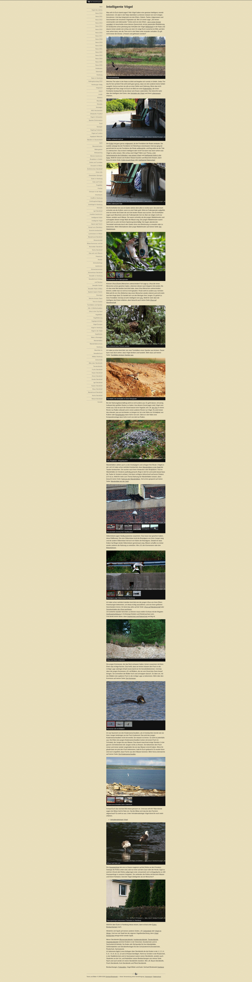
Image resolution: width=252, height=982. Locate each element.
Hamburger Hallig (96, 84)
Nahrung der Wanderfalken (130, 479)
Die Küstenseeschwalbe (127, 754)
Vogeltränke (98, 334)
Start (100, 6)
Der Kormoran (131, 678)
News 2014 (98, 26)
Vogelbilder (98, 314)
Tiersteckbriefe (153, 939)
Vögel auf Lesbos (97, 133)
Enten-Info (99, 172)
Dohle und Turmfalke (95, 162)
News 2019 (98, 42)
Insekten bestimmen (96, 214)
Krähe (111, 143)
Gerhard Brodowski (112, 976)
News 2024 (98, 58)
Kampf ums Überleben (95, 227)
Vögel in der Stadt (96, 331)
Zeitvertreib (147, 931)
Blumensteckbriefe (126, 939)
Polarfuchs (99, 256)
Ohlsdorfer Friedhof (96, 114)
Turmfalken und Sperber (94, 305)
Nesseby (99, 104)
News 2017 (98, 36)
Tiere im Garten (97, 301)
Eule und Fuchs (97, 182)
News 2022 (98, 52)
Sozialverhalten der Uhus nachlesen (119, 609)
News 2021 (98, 49)
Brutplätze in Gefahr (96, 159)
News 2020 (98, 45)
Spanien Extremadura (95, 120)
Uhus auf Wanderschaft (152, 607)
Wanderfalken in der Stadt (152, 467)
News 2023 (98, 55)
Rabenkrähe (147, 88)
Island (100, 91)
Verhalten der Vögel (137, 93)
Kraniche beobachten (95, 230)
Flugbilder (99, 185)
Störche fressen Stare (95, 298)
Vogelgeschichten (96, 321)
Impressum (148, 976)
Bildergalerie (98, 149)
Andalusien (98, 68)
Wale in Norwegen (96, 337)
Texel (100, 123)
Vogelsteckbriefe (112, 942)
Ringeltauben (120, 415)
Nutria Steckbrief (97, 250)
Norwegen (99, 107)
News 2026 (98, 65)
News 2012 (98, 19)
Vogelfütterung (97, 318)
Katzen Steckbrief (96, 386)
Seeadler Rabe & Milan (95, 288)
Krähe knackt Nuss (128, 160)
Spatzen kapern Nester (95, 292)
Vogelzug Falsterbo (96, 130)
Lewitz (100, 94)
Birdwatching (98, 152)
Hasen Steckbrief (97, 373)
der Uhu (155, 407)
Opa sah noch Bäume (95, 253)
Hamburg (160, 967)
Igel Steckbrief (98, 211)
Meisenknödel (98, 240)
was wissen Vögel (134, 155)
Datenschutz (157, 976)
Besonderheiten (97, 146)
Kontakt (100, 402)
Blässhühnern (111, 548)
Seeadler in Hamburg (95, 276)
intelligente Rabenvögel (147, 160)
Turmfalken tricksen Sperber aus (122, 355)
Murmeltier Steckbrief (95, 246)
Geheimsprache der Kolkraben (117, 155)
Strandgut (99, 295)
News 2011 (98, 16)
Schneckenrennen (96, 269)
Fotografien (122, 967)
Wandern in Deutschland (94, 139)
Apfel (100, 143)
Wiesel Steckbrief (97, 399)
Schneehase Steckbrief (95, 272)
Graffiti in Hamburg (96, 198)
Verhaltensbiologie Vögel (119, 819)
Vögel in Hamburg (96, 327)
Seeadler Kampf (97, 285)
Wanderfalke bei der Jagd (120, 481)
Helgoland (99, 88)
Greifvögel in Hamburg (95, 204)
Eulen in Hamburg (96, 178)
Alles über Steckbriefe (95, 363)
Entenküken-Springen (95, 175)
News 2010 (98, 13)
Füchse (100, 188)
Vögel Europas (97, 324)
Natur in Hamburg (96, 78)
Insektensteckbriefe (140, 939)
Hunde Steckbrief (97, 379)
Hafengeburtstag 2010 (95, 81)
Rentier (100, 259)
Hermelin (99, 208)
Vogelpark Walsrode (96, 136)
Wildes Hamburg (97, 356)
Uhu (141, 298)
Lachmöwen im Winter (95, 233)
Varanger (99, 127)
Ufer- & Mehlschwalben (95, 308)
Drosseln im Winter (96, 165)
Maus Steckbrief (97, 389)
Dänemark (99, 71)
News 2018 (98, 39)
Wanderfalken (98, 340)
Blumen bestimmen (96, 156)
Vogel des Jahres (97, 10)
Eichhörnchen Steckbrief (94, 169)
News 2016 (98, 32)
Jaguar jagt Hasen (96, 224)
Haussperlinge (114, 867)
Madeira (99, 97)
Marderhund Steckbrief (95, 237)
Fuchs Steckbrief (97, 369)
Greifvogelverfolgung (113, 614)
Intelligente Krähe (96, 217)
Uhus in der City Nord (95, 311)
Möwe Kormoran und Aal (94, 243)
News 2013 (98, 23)
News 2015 (98, 29)
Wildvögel (149, 27)
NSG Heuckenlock (96, 110)
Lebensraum (156, 93)
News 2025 (98, 62)
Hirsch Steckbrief (97, 376)
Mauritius (99, 101)
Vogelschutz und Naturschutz (137, 616)
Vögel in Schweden (96, 117)
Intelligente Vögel (97, 220)
